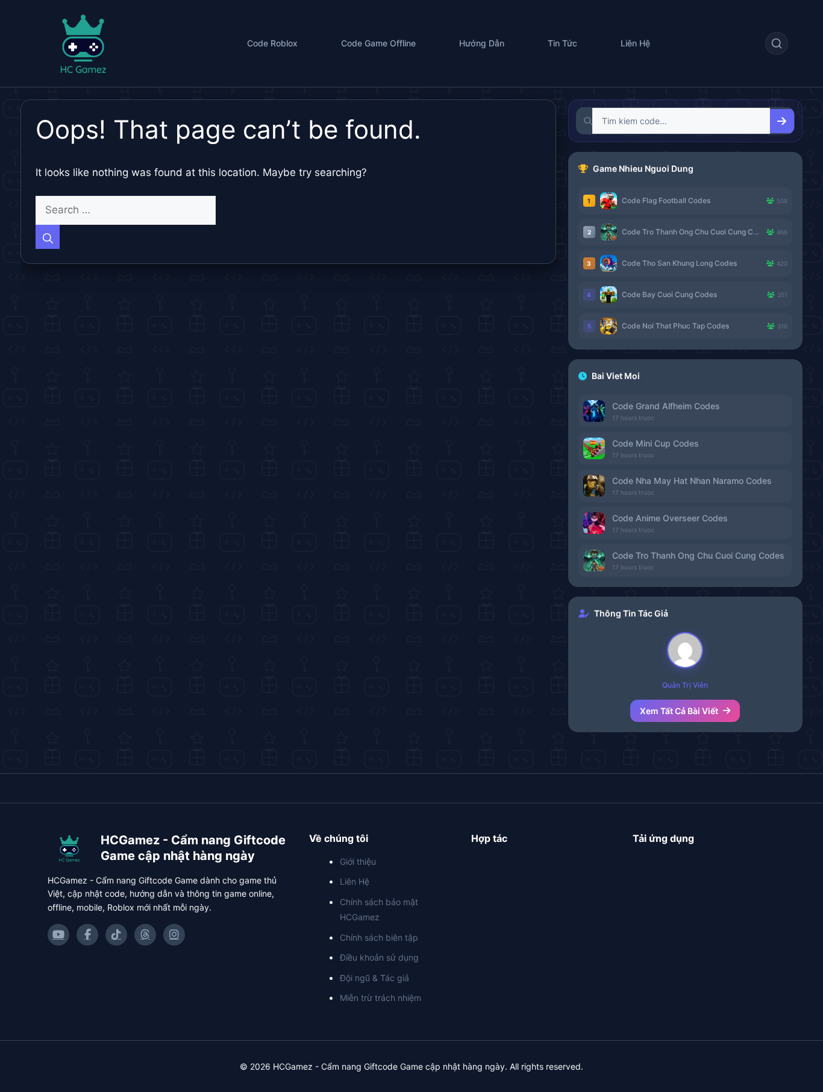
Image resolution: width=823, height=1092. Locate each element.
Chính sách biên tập (379, 937)
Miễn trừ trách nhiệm (380, 998)
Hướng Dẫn (481, 43)
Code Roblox (272, 43)
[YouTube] (58, 935)
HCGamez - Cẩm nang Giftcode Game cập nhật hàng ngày (193, 848)
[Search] (48, 237)
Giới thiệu (358, 861)
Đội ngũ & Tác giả (374, 978)
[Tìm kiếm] (776, 43)
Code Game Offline (378, 43)
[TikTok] (116, 935)
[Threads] (145, 935)
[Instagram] (174, 935)
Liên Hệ (635, 43)
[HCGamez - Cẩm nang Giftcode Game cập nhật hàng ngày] (69, 848)
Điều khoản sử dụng (379, 957)
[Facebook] (87, 935)
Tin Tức (562, 43)
